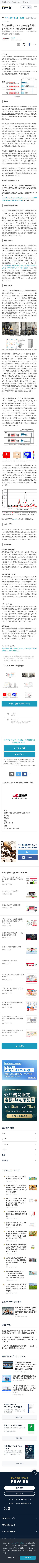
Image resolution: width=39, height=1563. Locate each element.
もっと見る (19, 1046)
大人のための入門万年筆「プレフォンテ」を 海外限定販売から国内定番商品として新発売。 (16, 1261)
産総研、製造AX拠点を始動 (11, 947)
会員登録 (19, 1488)
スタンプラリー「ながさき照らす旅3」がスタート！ (16, 1177)
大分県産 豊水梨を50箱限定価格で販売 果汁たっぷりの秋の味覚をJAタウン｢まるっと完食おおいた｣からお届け (16, 1235)
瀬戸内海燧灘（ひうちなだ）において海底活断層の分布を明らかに (13, 1018)
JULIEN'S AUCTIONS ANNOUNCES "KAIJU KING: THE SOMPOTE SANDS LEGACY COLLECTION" (25, 1366)
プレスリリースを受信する (18, 1503)
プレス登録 (20, 748)
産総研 (22, 18)
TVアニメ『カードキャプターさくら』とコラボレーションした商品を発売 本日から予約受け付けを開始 (16, 1202)
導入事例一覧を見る (21, 1316)
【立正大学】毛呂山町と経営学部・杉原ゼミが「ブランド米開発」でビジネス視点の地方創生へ (16, 1287)
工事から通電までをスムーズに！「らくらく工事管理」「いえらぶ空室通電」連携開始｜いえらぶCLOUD (24, 1389)
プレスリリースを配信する (18, 1499)
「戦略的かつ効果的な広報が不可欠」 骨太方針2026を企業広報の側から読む (18, 1347)
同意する (28, 1557)
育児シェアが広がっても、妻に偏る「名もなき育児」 (16, 1224)
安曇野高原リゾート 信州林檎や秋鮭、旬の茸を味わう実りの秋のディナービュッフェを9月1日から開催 (16, 1188)
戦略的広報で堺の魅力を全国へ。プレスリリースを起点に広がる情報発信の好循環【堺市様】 (26, 1311)
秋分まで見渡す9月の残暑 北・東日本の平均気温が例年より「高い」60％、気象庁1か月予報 (18, 1332)
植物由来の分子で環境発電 (11, 905)
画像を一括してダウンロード (19, 704)
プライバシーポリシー (19, 1543)
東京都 (13, 715)
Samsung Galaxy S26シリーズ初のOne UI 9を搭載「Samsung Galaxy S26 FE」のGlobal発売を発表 (16, 1274)
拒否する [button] (11, 1557)
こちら (15, 519)
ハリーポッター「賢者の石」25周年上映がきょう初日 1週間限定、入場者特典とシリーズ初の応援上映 (18, 1339)
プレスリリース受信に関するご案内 (25, 765)
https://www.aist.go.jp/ (12, 828)
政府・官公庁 (14, 18)
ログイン (20, 754)
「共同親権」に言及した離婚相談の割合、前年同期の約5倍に (16, 1214)
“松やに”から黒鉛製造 (9, 961)
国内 (24, 7)
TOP (6, 18)
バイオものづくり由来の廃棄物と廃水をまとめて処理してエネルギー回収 (13, 921)
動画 (3, 1155)
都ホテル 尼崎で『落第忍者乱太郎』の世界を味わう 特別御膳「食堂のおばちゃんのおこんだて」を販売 (16, 1248)
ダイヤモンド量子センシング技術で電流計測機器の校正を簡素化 (13, 879)
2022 (6, 265)
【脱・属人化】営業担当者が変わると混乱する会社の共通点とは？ (24, 1377)
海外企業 (5, 1160)
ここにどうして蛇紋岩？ (10, 891)
